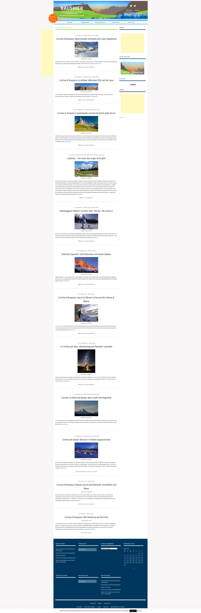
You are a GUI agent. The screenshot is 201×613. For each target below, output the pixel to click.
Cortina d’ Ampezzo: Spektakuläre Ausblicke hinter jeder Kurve (86, 113)
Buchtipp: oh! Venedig (60, 555)
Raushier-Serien (115, 22)
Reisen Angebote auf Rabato (118, 607)
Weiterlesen (98, 63)
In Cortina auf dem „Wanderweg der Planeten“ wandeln (86, 346)
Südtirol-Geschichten (98, 155)
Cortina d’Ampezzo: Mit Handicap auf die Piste (86, 517)
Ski (91, 471)
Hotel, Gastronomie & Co (100, 22)
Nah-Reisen (80, 155)
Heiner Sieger (88, 520)
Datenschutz (129, 12)
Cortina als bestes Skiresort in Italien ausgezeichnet (86, 439)
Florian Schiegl (88, 231)
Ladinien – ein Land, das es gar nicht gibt (86, 158)
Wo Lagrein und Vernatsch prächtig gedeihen (65, 553)
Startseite (121, 117)
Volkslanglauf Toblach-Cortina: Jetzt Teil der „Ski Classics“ (86, 211)
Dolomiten (92, 504)
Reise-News (70, 22)
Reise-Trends (131, 22)
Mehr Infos (139, 610)
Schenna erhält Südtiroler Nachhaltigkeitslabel (66, 557)
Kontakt (137, 10)
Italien (88, 471)
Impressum (129, 10)
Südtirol (95, 471)
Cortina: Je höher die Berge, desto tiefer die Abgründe (86, 397)
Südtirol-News (94, 35)
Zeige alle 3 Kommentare (87, 197)
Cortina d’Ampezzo (59, 326)
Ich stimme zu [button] (133, 610)
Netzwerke (79, 607)
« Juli (133, 568)
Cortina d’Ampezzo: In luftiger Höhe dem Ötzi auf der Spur (86, 80)
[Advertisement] (132, 43)
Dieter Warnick (88, 58)
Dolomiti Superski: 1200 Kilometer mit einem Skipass (86, 254)
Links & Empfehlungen (89, 607)
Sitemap (99, 607)
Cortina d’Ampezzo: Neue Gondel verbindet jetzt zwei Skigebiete (86, 39)
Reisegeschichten (85, 22)
